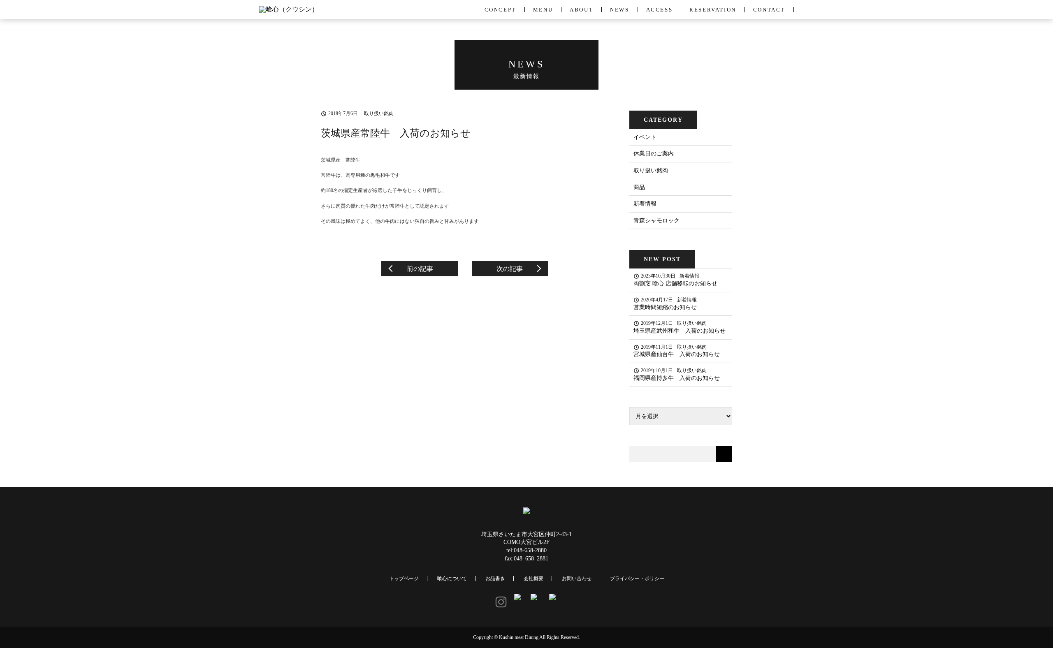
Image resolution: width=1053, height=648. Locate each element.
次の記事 (509, 268)
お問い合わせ (576, 578)
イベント (644, 137)
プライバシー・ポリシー (637, 578)
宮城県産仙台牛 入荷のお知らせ (676, 354)
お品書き (495, 578)
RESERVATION (712, 9)
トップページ (404, 578)
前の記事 (420, 268)
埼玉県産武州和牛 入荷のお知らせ (679, 331)
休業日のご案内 (653, 153)
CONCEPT (500, 9)
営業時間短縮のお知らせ (665, 307)
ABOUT (581, 9)
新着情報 (644, 204)
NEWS (619, 9)
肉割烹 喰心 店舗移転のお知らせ (675, 283)
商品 (639, 187)
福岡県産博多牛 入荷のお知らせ (676, 378)
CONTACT (769, 9)
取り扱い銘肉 (650, 170)
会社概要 (533, 578)
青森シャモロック (656, 221)
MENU (543, 9)
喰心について (452, 578)
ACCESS (659, 9)
